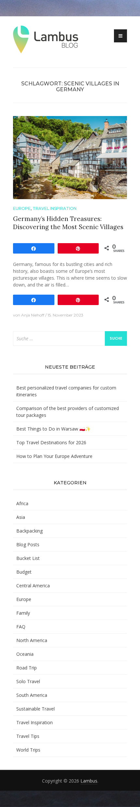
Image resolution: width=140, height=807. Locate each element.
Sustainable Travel (35, 709)
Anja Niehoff (32, 315)
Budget (24, 572)
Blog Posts (27, 544)
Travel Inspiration (55, 208)
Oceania (25, 654)
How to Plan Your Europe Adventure (54, 456)
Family (23, 613)
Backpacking (29, 531)
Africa (22, 503)
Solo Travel (28, 681)
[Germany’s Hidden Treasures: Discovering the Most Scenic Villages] (70, 157)
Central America (33, 585)
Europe (22, 208)
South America (31, 695)
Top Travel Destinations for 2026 (51, 442)
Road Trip (26, 668)
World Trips (28, 750)
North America (31, 640)
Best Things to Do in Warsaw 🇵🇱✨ (53, 429)
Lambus (88, 781)
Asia (20, 517)
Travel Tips (27, 736)
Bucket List (28, 558)
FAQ (20, 627)
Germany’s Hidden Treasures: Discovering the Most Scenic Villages (68, 223)
